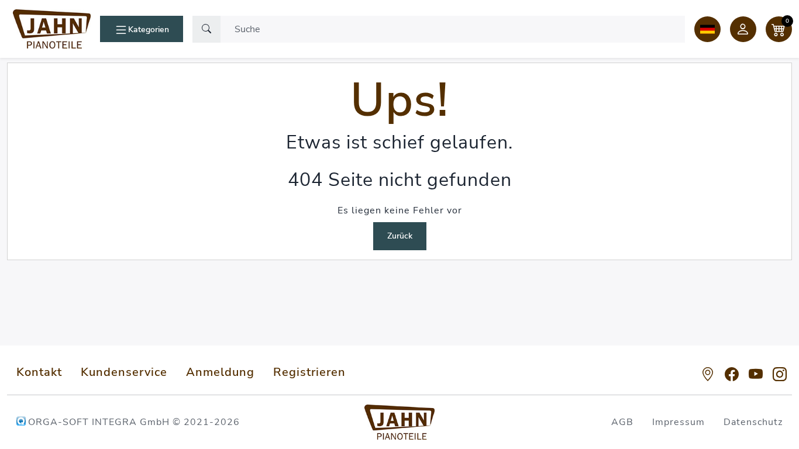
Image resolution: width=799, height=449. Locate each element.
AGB (622, 422)
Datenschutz (753, 422)
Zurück (399, 235)
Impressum (678, 422)
